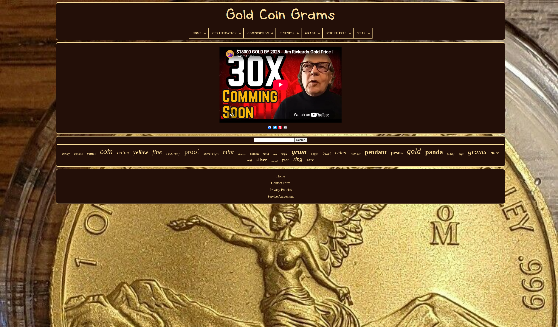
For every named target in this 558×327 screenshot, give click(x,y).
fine (157, 151)
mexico (356, 153)
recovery (173, 153)
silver (262, 159)
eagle (314, 153)
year (285, 160)
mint (228, 152)
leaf (249, 160)
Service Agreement (280, 196)
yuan (91, 153)
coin (106, 151)
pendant (375, 152)
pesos (397, 152)
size (275, 154)
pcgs (461, 153)
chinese (242, 154)
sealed (274, 161)
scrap (450, 153)
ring (297, 159)
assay (66, 153)
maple (284, 153)
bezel (327, 153)
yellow (140, 152)
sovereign (211, 153)
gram (299, 151)
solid (266, 153)
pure (495, 152)
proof (191, 151)
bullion (254, 153)
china (340, 152)
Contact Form (280, 183)
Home (280, 176)
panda (434, 151)
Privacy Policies (281, 190)
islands (78, 153)
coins (123, 152)
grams (477, 151)
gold (414, 151)
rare (310, 160)
